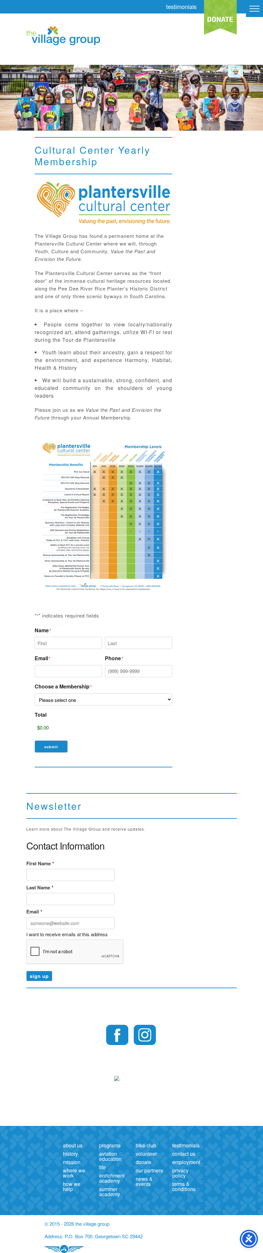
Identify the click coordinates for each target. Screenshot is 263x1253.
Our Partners (149, 1170)
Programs (110, 1145)
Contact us (183, 1153)
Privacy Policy (180, 1173)
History (70, 1153)
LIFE (102, 1167)
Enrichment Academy (111, 1178)
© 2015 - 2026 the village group (77, 1223)
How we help (72, 1186)
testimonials (181, 6)
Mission (72, 1162)
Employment (186, 1162)
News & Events (144, 1181)
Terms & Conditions (184, 1186)
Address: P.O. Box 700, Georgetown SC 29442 (94, 1236)
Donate (143, 1162)
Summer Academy (109, 1191)
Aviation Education (110, 1156)
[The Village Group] (52, 36)
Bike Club (146, 1145)
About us (72, 1145)
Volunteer (146, 1153)
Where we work (74, 1173)
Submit (51, 746)
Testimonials (185, 1145)
